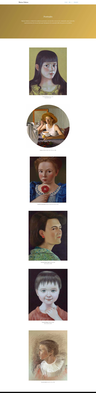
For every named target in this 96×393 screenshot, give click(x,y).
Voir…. (70, 2)
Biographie (76, 2)
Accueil (66, 2)
